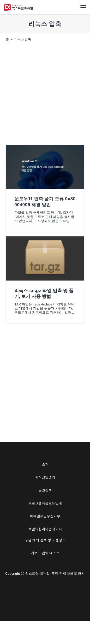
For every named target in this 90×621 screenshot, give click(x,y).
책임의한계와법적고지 (45, 529)
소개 (45, 464)
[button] (83, 7)
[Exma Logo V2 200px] (18, 7)
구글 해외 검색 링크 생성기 (45, 540)
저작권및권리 (45, 477)
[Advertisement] (45, 92)
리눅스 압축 (22, 39)
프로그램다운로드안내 (45, 503)
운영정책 (45, 490)
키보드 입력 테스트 (45, 553)
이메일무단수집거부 (45, 516)
